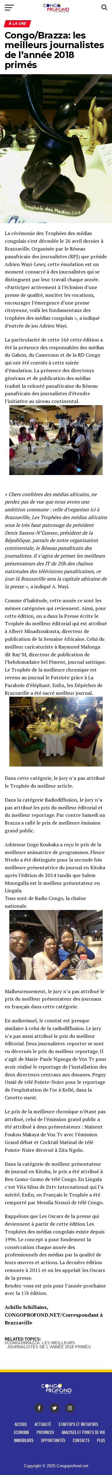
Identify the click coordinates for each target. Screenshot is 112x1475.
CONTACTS (81, 1440)
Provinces (45, 1432)
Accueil (21, 1424)
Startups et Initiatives (78, 1424)
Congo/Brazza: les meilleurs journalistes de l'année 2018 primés (49, 1345)
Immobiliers (24, 1440)
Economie (21, 1432)
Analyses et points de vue (83, 1432)
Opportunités (53, 1440)
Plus (101, 1440)
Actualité (43, 1424)
